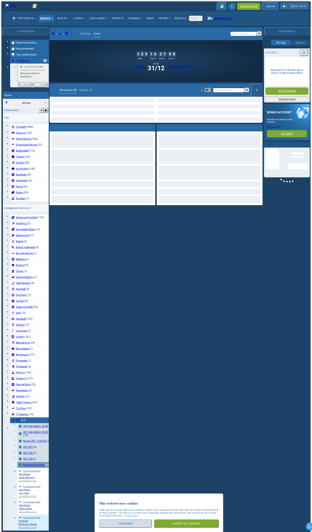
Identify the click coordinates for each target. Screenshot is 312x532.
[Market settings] (207, 90)
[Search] (259, 33)
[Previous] (45, 60)
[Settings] (285, 6)
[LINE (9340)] (53, 33)
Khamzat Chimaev (178, 66)
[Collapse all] (257, 90)
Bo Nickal (139, 66)
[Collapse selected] (41, 110)
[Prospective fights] (66, 33)
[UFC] (60, 33)
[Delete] (152, 132)
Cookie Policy (131, 515)
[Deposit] (232, 6)
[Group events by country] (45, 110)
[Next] (61, 132)
